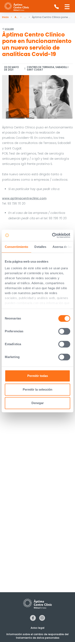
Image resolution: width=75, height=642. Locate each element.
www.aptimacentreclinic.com (24, 198)
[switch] (64, 331)
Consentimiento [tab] (16, 247)
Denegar (37, 403)
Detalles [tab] (40, 247)
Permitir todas (37, 376)
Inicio (5, 17)
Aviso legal (37, 628)
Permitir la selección (37, 389)
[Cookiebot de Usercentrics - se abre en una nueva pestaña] (53, 235)
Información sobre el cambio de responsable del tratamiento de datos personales (37, 636)
